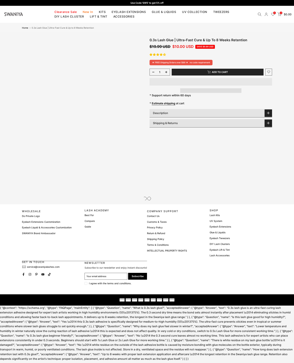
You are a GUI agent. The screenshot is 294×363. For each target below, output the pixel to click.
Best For (89, 215)
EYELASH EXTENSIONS (129, 12)
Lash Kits (215, 215)
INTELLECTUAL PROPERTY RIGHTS (167, 250)
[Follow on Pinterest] (36, 274)
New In (88, 12)
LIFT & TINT (98, 16)
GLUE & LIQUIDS (164, 12)
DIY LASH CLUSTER (69, 16)
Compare (90, 221)
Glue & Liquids (218, 232)
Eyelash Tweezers (220, 238)
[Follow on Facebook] (23, 274)
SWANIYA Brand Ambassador (38, 233)
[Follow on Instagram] (29, 274)
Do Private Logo (31, 216)
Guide (88, 226)
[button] (158, 54)
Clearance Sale (65, 12)
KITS (102, 12)
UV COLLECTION (194, 12)
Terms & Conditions (158, 244)
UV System (216, 221)
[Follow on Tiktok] (49, 274)
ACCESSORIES (124, 16)
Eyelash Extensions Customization (41, 221)
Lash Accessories (220, 255)
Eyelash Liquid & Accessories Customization (47, 227)
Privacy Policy (155, 227)
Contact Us (153, 216)
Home (25, 28)
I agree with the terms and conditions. (110, 283)
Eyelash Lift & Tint (220, 249)
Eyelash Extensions (220, 226)
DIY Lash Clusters (220, 244)
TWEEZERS (221, 12)
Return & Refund (156, 233)
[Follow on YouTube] (42, 274)
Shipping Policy (155, 239)
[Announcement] (147, 3)
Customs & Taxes (157, 221)
